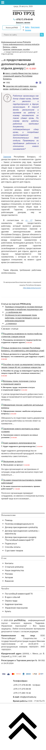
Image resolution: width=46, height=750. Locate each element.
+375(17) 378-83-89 (24, 19)
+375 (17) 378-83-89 (22, 684)
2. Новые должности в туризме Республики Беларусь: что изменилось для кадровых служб (22, 355)
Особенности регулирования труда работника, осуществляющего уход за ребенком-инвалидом (22, 318)
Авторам (9, 577)
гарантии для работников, (17, 86)
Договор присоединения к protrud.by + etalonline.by (22, 532)
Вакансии (9, 580)
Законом (7, 156)
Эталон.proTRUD (12, 27)
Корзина (28, 30)
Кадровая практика (13, 604)
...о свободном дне (13, 312)
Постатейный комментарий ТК (19, 593)
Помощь (9, 520)
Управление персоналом (16, 607)
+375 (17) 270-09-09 (22, 688)
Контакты (9, 563)
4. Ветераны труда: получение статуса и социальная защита (18, 388)
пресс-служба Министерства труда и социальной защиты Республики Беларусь (20, 76)
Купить (8, 611)
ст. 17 (29, 220)
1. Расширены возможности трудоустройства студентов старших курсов (21, 341)
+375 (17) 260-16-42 (22, 692)
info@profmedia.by (28, 696)
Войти (27, 27)
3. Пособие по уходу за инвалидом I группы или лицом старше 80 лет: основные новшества (22, 371)
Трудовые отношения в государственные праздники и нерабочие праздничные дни (24, 308)
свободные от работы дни (21, 89)
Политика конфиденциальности (19, 523)
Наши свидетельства (14, 570)
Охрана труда (11, 600)
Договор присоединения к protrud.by (21, 527)
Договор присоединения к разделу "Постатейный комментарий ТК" (20, 538)
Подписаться (11, 543)
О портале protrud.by (14, 566)
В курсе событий (12, 597)
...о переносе (11, 323)
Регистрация (35, 27)
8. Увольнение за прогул (11, 465)
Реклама (9, 573)
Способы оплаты (12, 547)
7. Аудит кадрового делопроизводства (18, 446)
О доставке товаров (14, 550)
